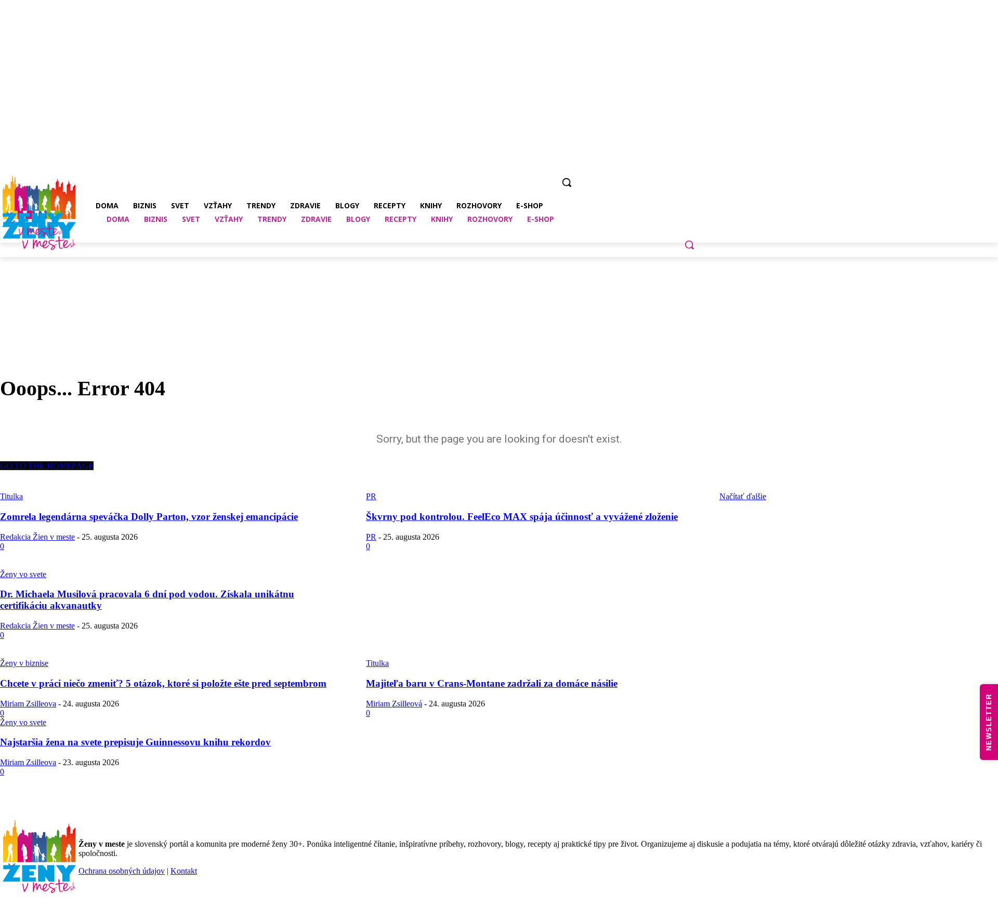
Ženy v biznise (24, 663)
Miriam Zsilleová (394, 703)
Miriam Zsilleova (28, 703)
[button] (689, 244)
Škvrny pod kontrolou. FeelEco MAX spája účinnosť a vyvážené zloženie (522, 516)
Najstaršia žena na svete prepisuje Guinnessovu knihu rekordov (135, 742)
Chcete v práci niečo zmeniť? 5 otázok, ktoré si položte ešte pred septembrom (163, 683)
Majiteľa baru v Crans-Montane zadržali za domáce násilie (492, 683)
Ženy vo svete (23, 574)
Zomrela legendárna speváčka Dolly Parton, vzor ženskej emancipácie (149, 516)
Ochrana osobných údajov (121, 870)
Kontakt (183, 870)
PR (371, 536)
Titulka (377, 663)
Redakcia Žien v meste (37, 536)
